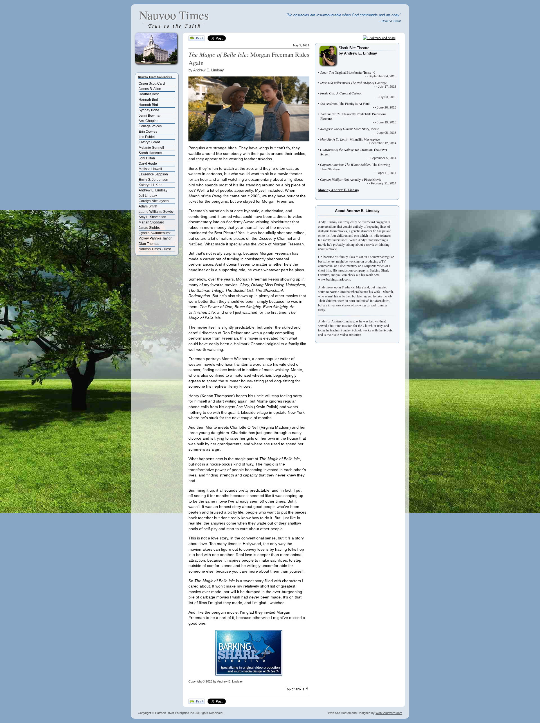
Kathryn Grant (149, 142)
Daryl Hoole (148, 164)
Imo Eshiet (147, 137)
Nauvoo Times (174, 15)
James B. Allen (150, 89)
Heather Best (149, 94)
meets (353, 82)
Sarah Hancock (150, 153)
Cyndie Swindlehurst (154, 233)
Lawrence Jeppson (153, 174)
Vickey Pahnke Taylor (155, 238)
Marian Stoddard (151, 222)
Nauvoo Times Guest (155, 249)
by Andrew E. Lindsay (358, 53)
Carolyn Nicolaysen (154, 201)
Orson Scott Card (152, 83)
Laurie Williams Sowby (156, 212)
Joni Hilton (147, 158)
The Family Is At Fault (345, 103)
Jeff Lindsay (148, 196)
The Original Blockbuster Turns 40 (347, 72)
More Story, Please (349, 128)
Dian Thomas (149, 244)
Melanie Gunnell (151, 148)
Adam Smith (148, 206)
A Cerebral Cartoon (341, 93)
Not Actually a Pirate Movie (350, 179)
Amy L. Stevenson (152, 217)
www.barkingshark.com (334, 279)
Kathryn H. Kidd (151, 185)
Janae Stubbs (149, 228)
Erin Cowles (148, 132)
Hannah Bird (148, 99)
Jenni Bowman (150, 116)
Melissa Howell (150, 169)
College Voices (150, 126)
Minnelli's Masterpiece (350, 139)
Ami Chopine (149, 121)
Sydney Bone (149, 110)
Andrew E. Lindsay (153, 190)
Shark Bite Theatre (354, 48)
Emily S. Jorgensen (153, 180)
